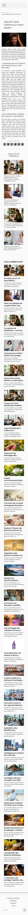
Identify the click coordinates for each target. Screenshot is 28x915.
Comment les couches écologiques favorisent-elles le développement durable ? (14, 506)
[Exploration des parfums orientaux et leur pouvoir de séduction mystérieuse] (14, 545)
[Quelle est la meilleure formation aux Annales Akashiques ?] (14, 795)
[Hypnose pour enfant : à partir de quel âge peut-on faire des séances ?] (13, 237)
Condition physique (13, 898)
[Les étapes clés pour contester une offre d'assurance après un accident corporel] (14, 770)
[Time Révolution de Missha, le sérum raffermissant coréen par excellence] (14, 645)
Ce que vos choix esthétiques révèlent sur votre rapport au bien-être (12, 406)
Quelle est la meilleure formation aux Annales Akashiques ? (13, 805)
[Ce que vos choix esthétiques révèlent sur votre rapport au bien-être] (14, 395)
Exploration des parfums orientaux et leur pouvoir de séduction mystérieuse (13, 556)
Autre (7, 12)
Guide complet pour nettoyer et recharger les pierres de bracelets (13, 680)
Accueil (3, 12)
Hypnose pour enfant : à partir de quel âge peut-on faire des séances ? (13, 247)
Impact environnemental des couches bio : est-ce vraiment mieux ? (13, 481)
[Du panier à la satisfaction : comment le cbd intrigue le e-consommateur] (13, 215)
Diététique (13, 900)
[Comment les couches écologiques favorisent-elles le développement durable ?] (14, 495)
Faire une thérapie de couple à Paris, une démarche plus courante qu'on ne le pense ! (12, 202)
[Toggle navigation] (4, 5)
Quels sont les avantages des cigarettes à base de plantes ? (12, 456)
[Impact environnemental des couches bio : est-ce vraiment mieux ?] (14, 470)
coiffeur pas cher (18, 98)
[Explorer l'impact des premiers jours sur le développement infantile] (14, 520)
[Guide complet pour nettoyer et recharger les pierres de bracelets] (14, 670)
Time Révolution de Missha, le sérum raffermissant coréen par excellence (13, 656)
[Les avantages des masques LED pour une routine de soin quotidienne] (14, 620)
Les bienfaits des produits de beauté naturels (12, 855)
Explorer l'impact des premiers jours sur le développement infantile (13, 531)
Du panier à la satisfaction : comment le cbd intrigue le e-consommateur (13, 225)
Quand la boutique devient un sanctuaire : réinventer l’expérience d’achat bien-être (13, 381)
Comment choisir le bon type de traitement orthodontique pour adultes (14, 706)
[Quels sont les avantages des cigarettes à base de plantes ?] (14, 445)
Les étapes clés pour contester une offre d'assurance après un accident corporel (13, 781)
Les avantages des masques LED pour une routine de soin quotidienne (12, 631)
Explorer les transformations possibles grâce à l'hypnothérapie (11, 581)
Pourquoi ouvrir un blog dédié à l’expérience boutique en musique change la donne (12, 178)
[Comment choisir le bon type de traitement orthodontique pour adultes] (14, 695)
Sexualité (13, 903)
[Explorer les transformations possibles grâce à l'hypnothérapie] (14, 570)
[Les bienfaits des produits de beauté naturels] (14, 845)
